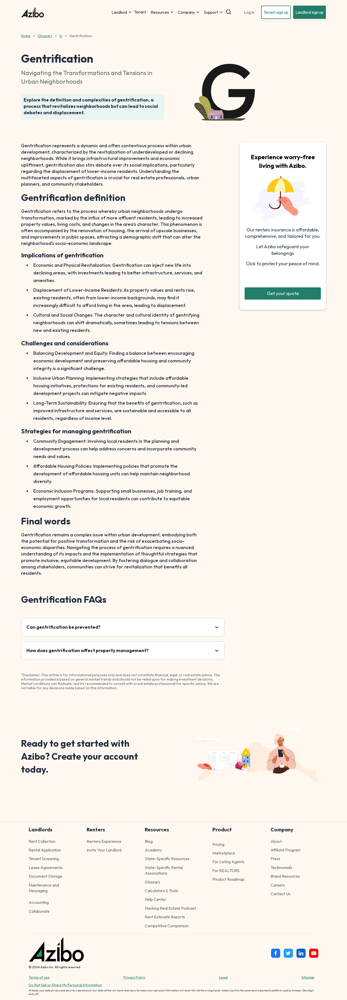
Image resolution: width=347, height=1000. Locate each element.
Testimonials (281, 867)
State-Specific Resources (167, 858)
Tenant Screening (44, 858)
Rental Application (45, 849)
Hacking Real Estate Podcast (170, 908)
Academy (153, 849)
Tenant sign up (275, 12)
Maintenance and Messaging (44, 888)
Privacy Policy (134, 977)
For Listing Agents (228, 861)
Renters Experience (104, 841)
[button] (121, 12)
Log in (249, 12)
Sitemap (308, 977)
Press (275, 858)
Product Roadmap (228, 879)
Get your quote (283, 293)
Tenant (140, 12)
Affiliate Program (286, 849)
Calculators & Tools (161, 890)
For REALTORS (226, 870)
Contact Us (280, 893)
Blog (149, 841)
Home (25, 36)
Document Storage (45, 876)
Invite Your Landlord (104, 849)
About (276, 841)
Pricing (218, 844)
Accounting (39, 902)
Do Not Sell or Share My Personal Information (65, 985)
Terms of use (39, 977)
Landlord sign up (309, 12)
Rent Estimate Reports (165, 916)
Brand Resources (285, 876)
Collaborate (39, 911)
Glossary (45, 36)
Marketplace (223, 853)
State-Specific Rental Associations (164, 870)
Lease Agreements (45, 867)
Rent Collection (42, 841)
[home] (65, 12)
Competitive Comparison (167, 925)
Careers (278, 885)
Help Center (155, 899)
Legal (223, 977)
